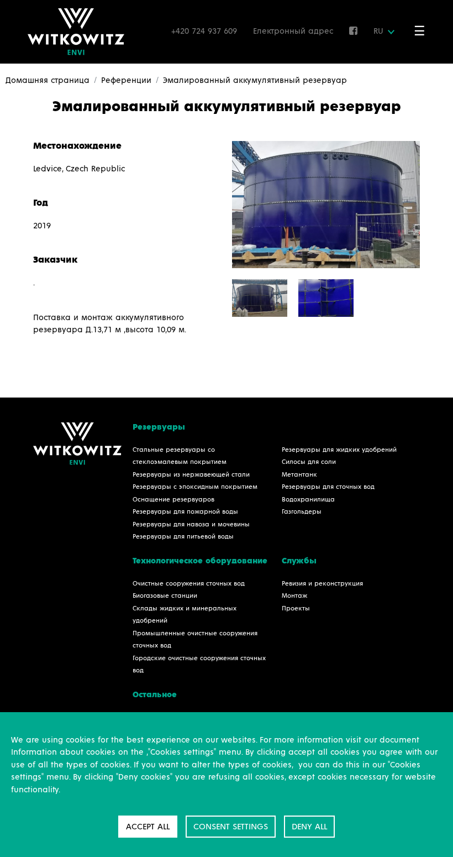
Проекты (296, 608)
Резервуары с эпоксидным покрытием (195, 487)
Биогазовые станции (165, 596)
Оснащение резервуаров (173, 500)
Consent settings (230, 826)
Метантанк (299, 475)
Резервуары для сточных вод (328, 487)
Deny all (309, 826)
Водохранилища (308, 500)
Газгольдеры (302, 512)
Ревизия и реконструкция (322, 584)
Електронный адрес (293, 31)
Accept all (148, 826)
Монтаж (294, 596)
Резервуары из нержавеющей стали (191, 475)
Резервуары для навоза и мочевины (191, 524)
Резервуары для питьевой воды (183, 537)
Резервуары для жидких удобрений (339, 450)
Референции (126, 80)
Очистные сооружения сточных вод (189, 584)
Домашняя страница (47, 80)
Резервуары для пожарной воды (185, 512)
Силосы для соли (309, 462)
